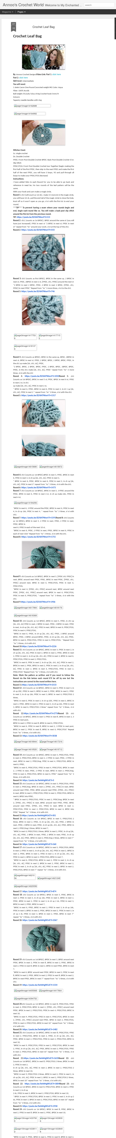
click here (56, 74)
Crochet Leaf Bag (44, 27)
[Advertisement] (92, 66)
